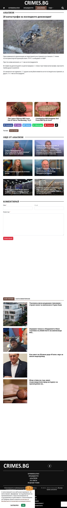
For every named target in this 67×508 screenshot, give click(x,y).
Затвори (14, 505)
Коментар (6, 212)
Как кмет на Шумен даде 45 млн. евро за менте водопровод (46, 355)
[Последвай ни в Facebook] (62, 3)
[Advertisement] (17, 88)
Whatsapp (38, 125)
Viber (19, 125)
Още (50, 8)
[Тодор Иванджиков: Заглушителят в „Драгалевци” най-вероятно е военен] (17, 148)
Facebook (9, 125)
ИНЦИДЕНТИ (28, 8)
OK (23, 505)
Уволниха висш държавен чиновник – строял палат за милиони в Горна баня (45, 304)
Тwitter (28, 125)
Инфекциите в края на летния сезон (17, 172)
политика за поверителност (21, 501)
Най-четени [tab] (8, 299)
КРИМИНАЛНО (14, 8)
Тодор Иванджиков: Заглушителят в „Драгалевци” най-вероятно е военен (17, 152)
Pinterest (50, 125)
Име (5, 205)
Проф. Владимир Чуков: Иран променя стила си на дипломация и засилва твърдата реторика (48, 170)
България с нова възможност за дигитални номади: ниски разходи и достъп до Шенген (17, 191)
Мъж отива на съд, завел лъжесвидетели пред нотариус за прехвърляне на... (43, 382)
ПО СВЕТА (33, 480)
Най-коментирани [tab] (23, 299)
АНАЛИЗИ (41, 8)
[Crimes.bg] (16, 466)
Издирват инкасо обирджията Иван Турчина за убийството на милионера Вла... (45, 330)
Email (36, 205)
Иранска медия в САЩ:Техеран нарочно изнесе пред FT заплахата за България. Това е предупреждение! (49, 190)
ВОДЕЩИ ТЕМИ (33, 483)
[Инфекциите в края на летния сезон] (17, 168)
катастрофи (14, 130)
